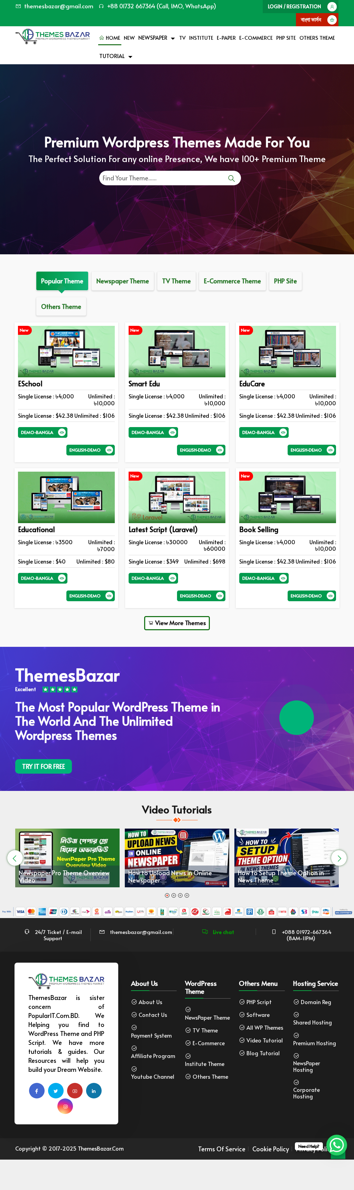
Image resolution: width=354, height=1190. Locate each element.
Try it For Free (43, 766)
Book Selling (258, 529)
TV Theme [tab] (176, 280)
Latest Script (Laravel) (163, 529)
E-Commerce (256, 37)
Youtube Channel (152, 1076)
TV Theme (205, 1030)
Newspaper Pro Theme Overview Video (64, 876)
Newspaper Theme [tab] (122, 280)
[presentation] (15, 858)
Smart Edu (144, 383)
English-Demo (85, 450)
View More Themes (180, 622)
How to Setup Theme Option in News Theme (281, 876)
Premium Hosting (314, 1043)
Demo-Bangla (37, 432)
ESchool (30, 383)
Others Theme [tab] (61, 306)
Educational (36, 529)
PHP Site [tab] (285, 280)
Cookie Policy (270, 1149)
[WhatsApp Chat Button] (336, 1145)
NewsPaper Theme (207, 1017)
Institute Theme (204, 1063)
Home (112, 37)
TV (182, 37)
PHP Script (259, 1002)
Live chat (223, 931)
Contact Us (153, 1014)
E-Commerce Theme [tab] (232, 280)
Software (258, 1014)
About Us (150, 1002)
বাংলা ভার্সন (311, 19)
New (129, 37)
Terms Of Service (221, 1149)
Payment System (151, 1035)
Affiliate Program (153, 1055)
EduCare (252, 383)
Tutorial (112, 55)
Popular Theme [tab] (62, 280)
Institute (201, 37)
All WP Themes (264, 1027)
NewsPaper (152, 37)
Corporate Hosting (306, 1092)
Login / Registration (294, 6)
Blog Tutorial (263, 1053)
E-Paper (226, 37)
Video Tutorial (264, 1040)
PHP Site (286, 37)
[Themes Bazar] (52, 34)
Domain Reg (316, 1002)
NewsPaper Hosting (306, 1066)
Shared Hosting (312, 1022)
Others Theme (317, 37)
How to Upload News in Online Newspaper (170, 876)
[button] (167, 895)
